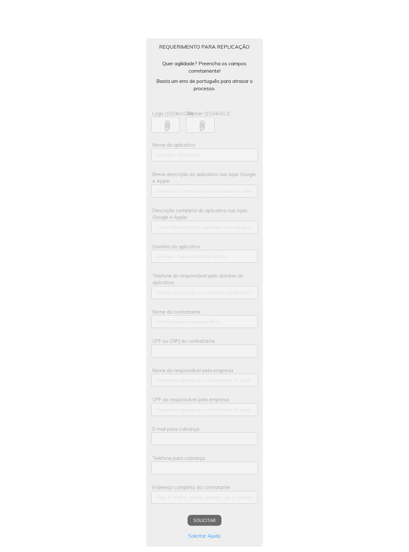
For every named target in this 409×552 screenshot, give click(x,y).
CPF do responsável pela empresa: (191, 399)
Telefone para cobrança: (179, 458)
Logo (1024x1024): (166, 113)
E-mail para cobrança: (176, 429)
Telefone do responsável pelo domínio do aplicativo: (197, 279)
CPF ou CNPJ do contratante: (184, 341)
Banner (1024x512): (201, 113)
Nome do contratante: (176, 312)
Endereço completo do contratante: (191, 487)
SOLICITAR (204, 520)
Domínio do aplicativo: (176, 247)
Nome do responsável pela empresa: (193, 370)
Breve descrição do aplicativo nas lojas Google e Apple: (204, 177)
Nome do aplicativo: (174, 145)
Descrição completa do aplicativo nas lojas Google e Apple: (199, 213)
